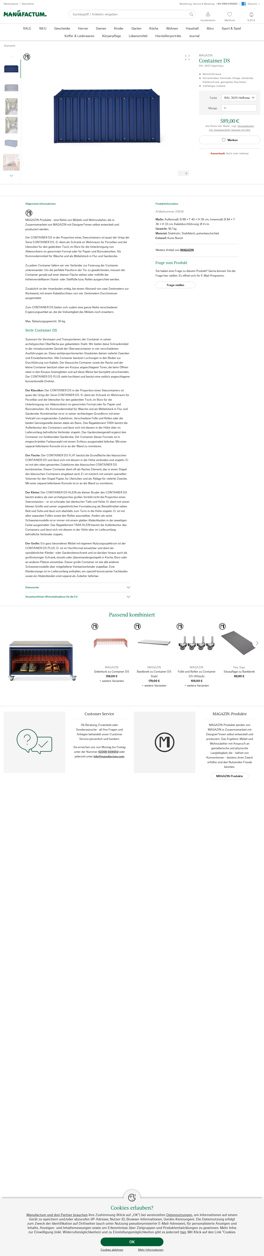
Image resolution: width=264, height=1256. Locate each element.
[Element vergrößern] (186, 173)
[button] (187, 57)
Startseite (9, 45)
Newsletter (28, 3)
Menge (212, 108)
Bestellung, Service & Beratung (208, 3)
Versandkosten (245, 125)
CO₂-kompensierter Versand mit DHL (230, 129)
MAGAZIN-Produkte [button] (229, 776)
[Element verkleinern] (180, 173)
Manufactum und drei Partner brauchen (57, 1215)
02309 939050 (108, 751)
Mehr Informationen (150, 1249)
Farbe (213, 97)
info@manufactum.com (109, 756)
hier (183, 1232)
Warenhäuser (11, 3)
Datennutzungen (179, 1215)
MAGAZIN (187, 250)
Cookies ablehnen (112, 1249)
